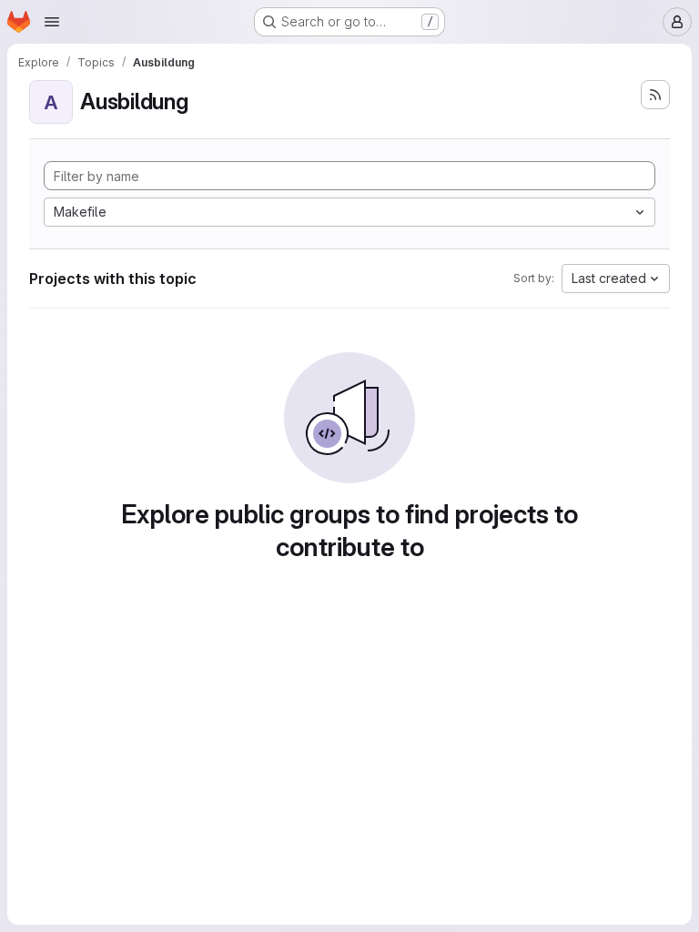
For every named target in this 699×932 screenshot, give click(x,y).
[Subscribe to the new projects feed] (655, 94)
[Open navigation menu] (51, 21)
